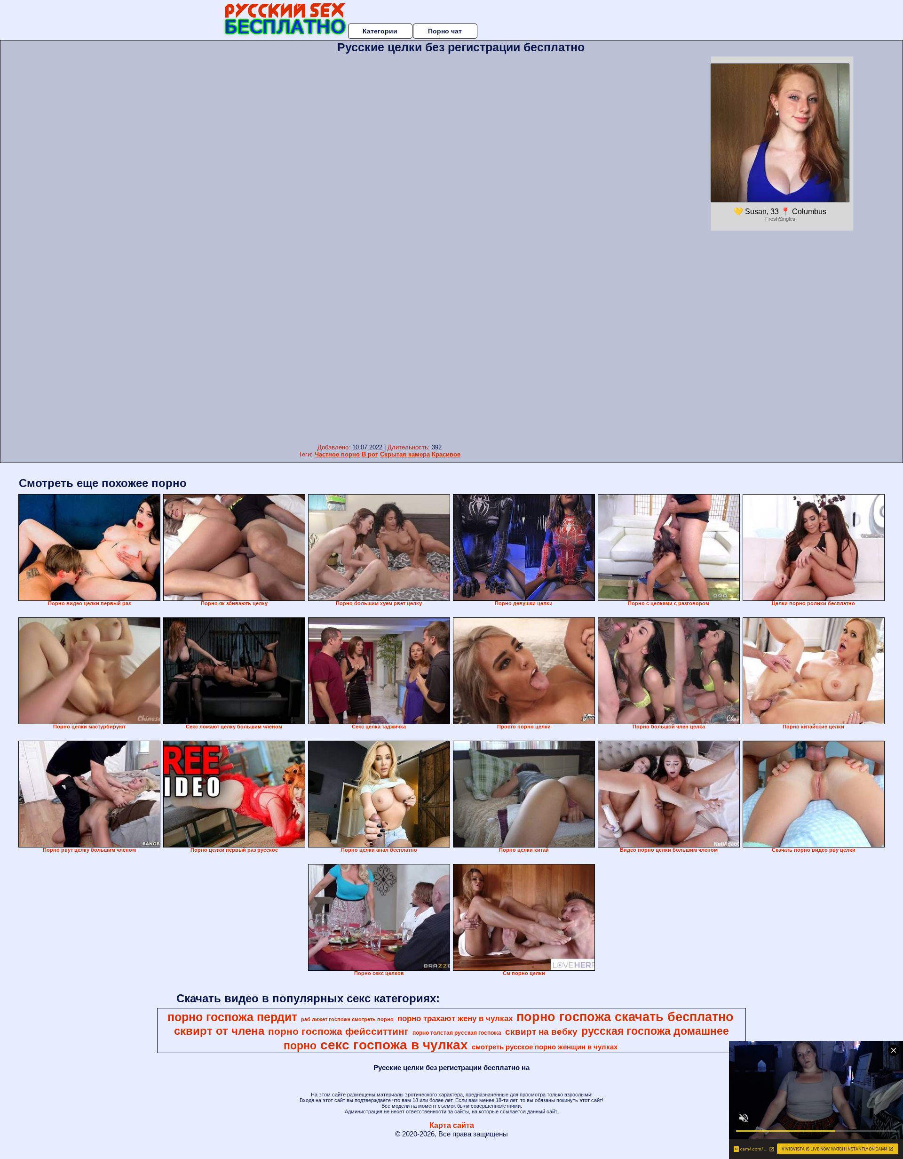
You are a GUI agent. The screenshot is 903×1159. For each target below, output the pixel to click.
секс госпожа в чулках (394, 1045)
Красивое (446, 454)
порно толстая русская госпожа (456, 1033)
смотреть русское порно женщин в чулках (545, 1047)
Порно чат (445, 31)
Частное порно (337, 454)
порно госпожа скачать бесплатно (625, 1017)
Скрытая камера (405, 454)
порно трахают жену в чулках (455, 1018)
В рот (370, 454)
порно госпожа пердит (232, 1016)
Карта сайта (451, 1125)
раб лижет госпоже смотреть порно (347, 1019)
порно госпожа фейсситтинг (338, 1031)
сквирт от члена (219, 1030)
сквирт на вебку (541, 1032)
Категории (380, 31)
